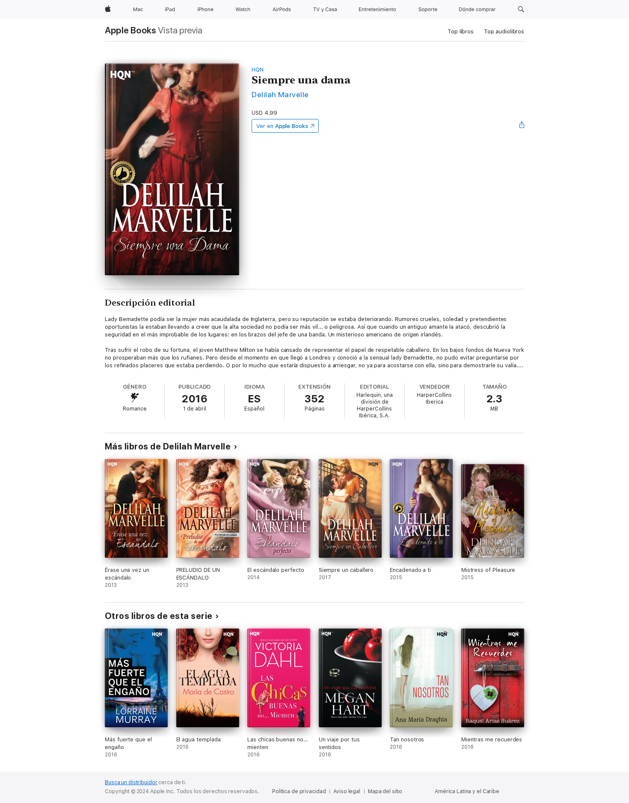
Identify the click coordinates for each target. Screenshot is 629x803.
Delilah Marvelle (280, 94)
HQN (258, 69)
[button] (521, 9)
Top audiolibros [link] (504, 31)
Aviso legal (346, 791)
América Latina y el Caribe (467, 791)
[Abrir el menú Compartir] (522, 126)
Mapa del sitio (385, 791)
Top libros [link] (461, 31)
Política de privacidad (299, 791)
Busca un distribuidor (131, 782)
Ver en (282, 126)
